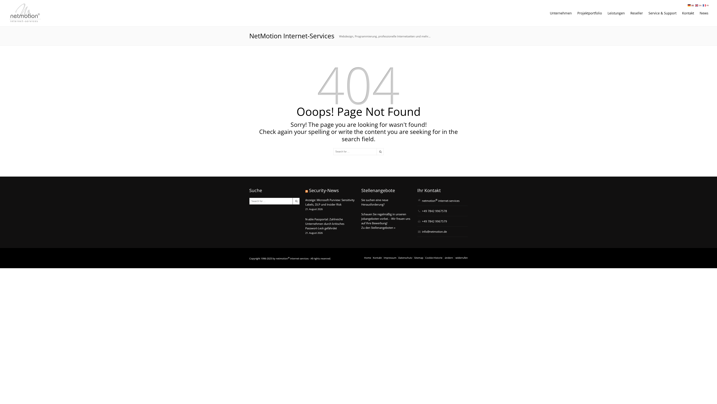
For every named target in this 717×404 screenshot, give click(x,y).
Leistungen (616, 13)
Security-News (324, 190)
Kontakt (688, 13)
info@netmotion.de (434, 231)
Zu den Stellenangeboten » (378, 227)
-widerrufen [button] (461, 257)
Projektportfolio (589, 13)
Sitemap (418, 257)
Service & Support (662, 13)
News (704, 13)
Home (367, 257)
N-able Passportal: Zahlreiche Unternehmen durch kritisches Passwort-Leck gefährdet (324, 223)
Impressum (390, 257)
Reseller (636, 13)
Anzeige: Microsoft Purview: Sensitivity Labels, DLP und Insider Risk (330, 202)
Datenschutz (405, 257)
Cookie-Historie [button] (433, 257)
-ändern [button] (448, 257)
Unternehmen (561, 13)
